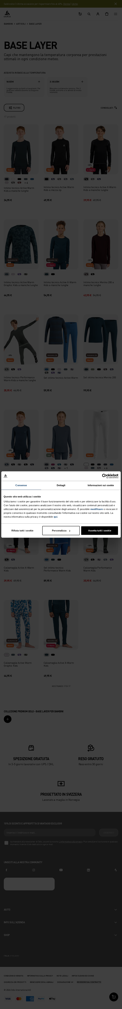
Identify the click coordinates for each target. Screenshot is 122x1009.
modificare (96, 509)
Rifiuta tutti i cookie (22, 530)
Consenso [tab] (21, 485)
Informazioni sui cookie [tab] (101, 485)
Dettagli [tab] (61, 485)
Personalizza (59, 530)
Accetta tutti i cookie (99, 530)
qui (56, 516)
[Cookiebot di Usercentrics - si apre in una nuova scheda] (104, 476)
